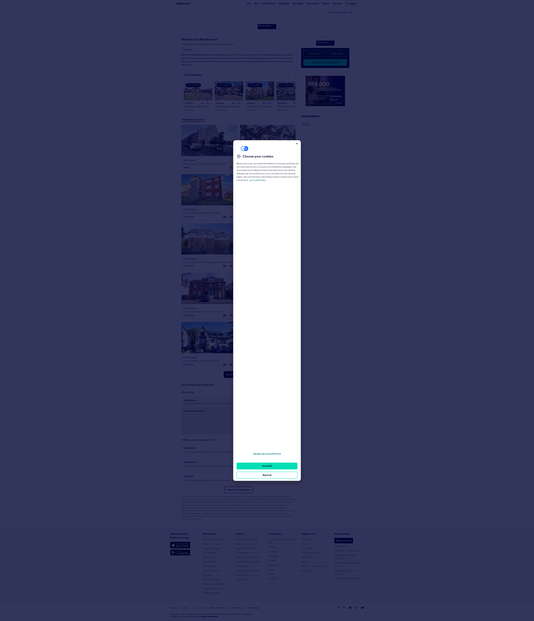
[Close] (297, 143)
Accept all (267, 466)
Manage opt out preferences (267, 453)
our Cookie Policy (257, 180)
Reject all (267, 475)
